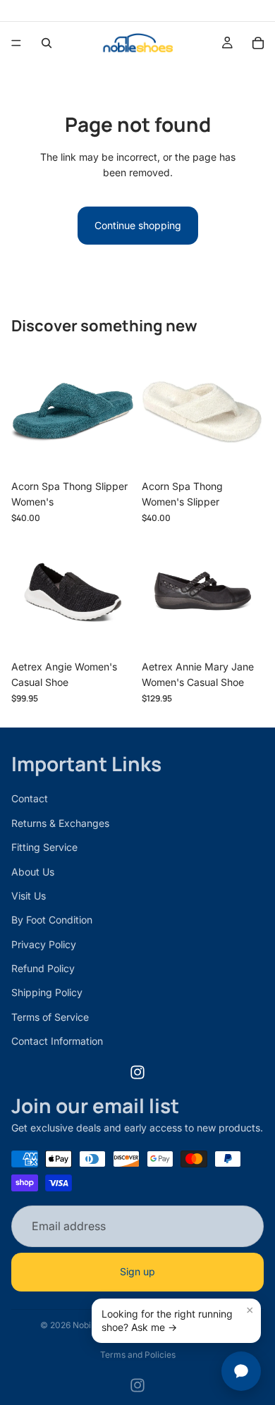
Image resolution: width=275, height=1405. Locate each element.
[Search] (46, 43)
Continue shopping (137, 225)
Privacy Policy (43, 944)
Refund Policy (43, 968)
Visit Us (28, 896)
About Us (32, 871)
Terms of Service (50, 1017)
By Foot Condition (51, 920)
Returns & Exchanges (60, 822)
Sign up (137, 1271)
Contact (29, 798)
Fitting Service (44, 847)
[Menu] (16, 43)
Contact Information (57, 1041)
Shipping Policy (46, 992)
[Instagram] (137, 1071)
